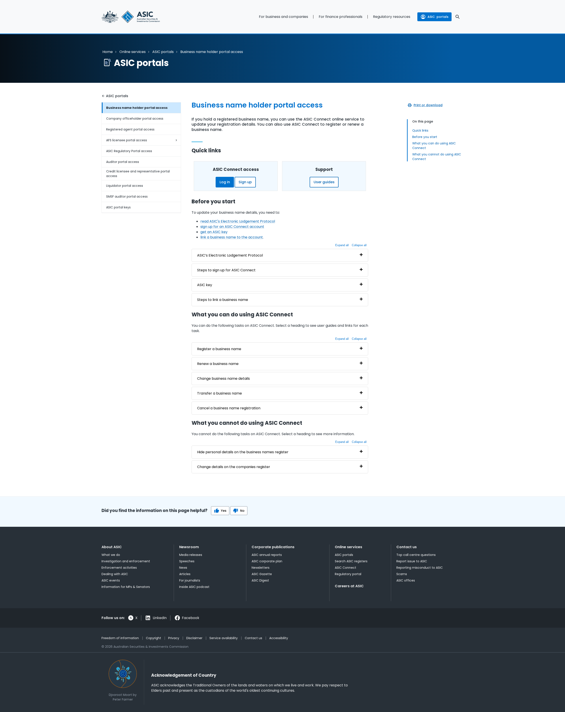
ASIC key (204, 284)
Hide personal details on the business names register (242, 452)
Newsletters (260, 567)
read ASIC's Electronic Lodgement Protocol (237, 221)
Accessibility (278, 638)
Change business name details (223, 378)
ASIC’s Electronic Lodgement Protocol (230, 255)
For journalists (189, 580)
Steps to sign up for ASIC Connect (226, 270)
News (183, 567)
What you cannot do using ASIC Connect (436, 156)
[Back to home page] (141, 17)
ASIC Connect (345, 567)
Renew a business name (218, 363)
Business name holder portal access (137, 108)
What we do (111, 555)
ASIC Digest (260, 580)
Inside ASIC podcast (194, 587)
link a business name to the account (231, 237)
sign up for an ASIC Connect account (232, 226)
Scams (401, 574)
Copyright (153, 638)
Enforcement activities (119, 567)
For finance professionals (340, 16)
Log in (225, 182)
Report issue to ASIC (411, 561)
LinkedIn (160, 617)
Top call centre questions (416, 555)
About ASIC (112, 547)
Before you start (424, 137)
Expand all (342, 245)
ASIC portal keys (118, 207)
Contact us (406, 547)
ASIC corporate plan (267, 561)
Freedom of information (120, 638)
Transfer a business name (219, 393)
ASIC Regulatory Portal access (129, 151)
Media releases (190, 555)
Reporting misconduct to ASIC (419, 567)
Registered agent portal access (130, 129)
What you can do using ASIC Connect (434, 145)
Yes (223, 510)
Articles (184, 574)
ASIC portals (163, 51)
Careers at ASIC (349, 586)
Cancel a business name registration (228, 408)
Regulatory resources (391, 16)
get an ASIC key (214, 231)
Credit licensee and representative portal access (138, 173)
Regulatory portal (348, 574)
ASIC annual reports (267, 555)
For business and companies (283, 16)
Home (107, 51)
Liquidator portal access (124, 185)
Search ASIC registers (351, 561)
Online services (132, 51)
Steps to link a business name (222, 299)
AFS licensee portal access (126, 140)
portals (438, 17)
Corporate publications (273, 547)
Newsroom (189, 547)
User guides (324, 182)
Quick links (420, 130)
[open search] (457, 17)
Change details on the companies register (233, 466)
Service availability (223, 638)
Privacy (173, 638)
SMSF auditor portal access (127, 196)
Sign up (245, 182)
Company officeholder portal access (134, 118)
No (242, 510)
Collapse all (359, 245)
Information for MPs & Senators (126, 587)
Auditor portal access (122, 162)
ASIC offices (405, 580)
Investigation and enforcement (126, 561)
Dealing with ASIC (115, 574)
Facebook (190, 617)
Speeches (186, 561)
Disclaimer (194, 638)
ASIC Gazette (262, 574)
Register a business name (219, 348)
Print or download (428, 105)
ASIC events (111, 580)
